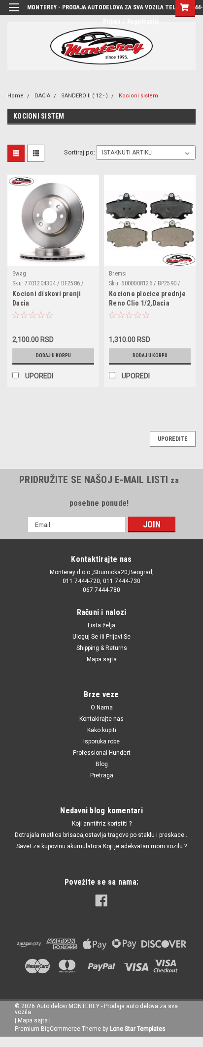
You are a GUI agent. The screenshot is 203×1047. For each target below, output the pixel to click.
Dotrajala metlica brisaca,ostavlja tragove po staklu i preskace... (102, 834)
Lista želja (101, 625)
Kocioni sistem (138, 95)
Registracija (143, 21)
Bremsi (118, 273)
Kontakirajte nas (101, 718)
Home (15, 95)
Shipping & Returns (101, 648)
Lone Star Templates (138, 1028)
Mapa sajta (102, 659)
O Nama (102, 707)
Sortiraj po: (79, 152)
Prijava (111, 21)
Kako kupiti (101, 730)
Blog (102, 764)
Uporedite (173, 438)
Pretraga (101, 775)
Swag (19, 273)
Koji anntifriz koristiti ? (102, 823)
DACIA (42, 95)
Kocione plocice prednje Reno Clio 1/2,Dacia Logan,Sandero (147, 303)
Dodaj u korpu (53, 355)
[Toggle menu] (13, 13)
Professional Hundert (102, 752)
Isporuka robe (101, 741)
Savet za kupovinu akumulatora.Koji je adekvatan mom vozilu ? (101, 846)
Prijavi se (118, 636)
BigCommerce (60, 1028)
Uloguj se (85, 636)
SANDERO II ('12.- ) (84, 95)
